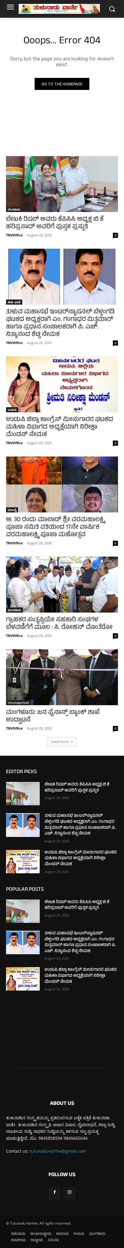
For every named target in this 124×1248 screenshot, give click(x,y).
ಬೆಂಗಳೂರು (14, 209)
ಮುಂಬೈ (12, 510)
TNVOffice (14, 235)
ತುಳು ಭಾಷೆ (14, 302)
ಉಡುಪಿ (12, 409)
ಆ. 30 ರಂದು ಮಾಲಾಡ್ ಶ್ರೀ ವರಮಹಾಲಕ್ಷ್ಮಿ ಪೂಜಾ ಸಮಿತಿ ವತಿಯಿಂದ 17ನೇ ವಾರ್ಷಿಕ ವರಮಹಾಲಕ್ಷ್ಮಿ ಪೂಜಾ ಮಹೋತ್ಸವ (55, 527)
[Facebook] (54, 1193)
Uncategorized (18, 702)
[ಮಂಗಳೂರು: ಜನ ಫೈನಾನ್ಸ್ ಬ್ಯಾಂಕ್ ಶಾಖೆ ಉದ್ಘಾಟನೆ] (62, 677)
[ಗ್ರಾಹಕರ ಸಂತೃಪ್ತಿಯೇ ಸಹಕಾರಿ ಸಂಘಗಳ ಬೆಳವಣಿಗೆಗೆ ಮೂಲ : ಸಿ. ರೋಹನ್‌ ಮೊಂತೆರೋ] (62, 585)
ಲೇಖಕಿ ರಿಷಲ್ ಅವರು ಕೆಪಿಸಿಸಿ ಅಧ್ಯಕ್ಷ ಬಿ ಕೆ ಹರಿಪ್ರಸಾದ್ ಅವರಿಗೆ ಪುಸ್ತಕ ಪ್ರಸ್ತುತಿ (55, 223)
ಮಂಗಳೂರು (14, 610)
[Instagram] (69, 1193)
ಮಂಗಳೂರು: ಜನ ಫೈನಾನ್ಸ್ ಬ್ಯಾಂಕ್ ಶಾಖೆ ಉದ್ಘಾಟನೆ (53, 717)
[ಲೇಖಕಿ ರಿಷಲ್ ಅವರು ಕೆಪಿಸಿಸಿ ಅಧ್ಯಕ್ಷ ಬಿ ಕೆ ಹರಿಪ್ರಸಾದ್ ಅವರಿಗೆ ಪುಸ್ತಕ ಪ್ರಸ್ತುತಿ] (62, 184)
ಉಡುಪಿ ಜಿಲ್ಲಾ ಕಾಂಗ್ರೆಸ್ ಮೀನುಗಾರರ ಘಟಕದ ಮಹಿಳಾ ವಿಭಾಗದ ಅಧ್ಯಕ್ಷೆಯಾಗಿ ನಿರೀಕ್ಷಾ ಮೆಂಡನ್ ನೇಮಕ (59, 427)
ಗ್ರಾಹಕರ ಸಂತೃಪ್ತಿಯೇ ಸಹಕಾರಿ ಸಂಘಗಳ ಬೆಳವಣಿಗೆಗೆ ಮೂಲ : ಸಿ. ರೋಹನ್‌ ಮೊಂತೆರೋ (59, 624)
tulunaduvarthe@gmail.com (58, 1151)
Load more (60, 741)
